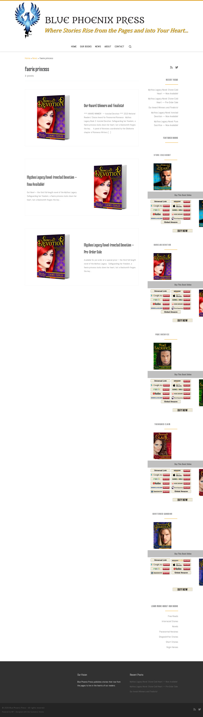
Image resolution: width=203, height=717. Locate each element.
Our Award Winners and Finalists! (104, 105)
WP (12, 712)
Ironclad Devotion (162, 245)
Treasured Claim (162, 424)
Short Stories (172, 641)
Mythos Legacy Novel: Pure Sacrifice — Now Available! (166, 123)
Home (27, 58)
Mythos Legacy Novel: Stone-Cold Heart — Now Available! (163, 91)
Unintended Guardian (162, 514)
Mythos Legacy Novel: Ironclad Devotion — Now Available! (164, 114)
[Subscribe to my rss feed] (171, 67)
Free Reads (173, 616)
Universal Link (160, 201)
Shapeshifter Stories (168, 636)
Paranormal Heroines (168, 631)
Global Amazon (170, 222)
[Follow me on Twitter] (176, 67)
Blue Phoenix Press (17, 708)
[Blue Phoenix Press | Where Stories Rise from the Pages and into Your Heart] (101, 20)
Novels (175, 626)
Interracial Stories (170, 621)
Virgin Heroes (172, 647)
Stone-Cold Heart (162, 155)
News (34, 58)
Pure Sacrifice (162, 334)
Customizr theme (37, 712)
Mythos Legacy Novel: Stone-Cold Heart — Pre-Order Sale (163, 100)
